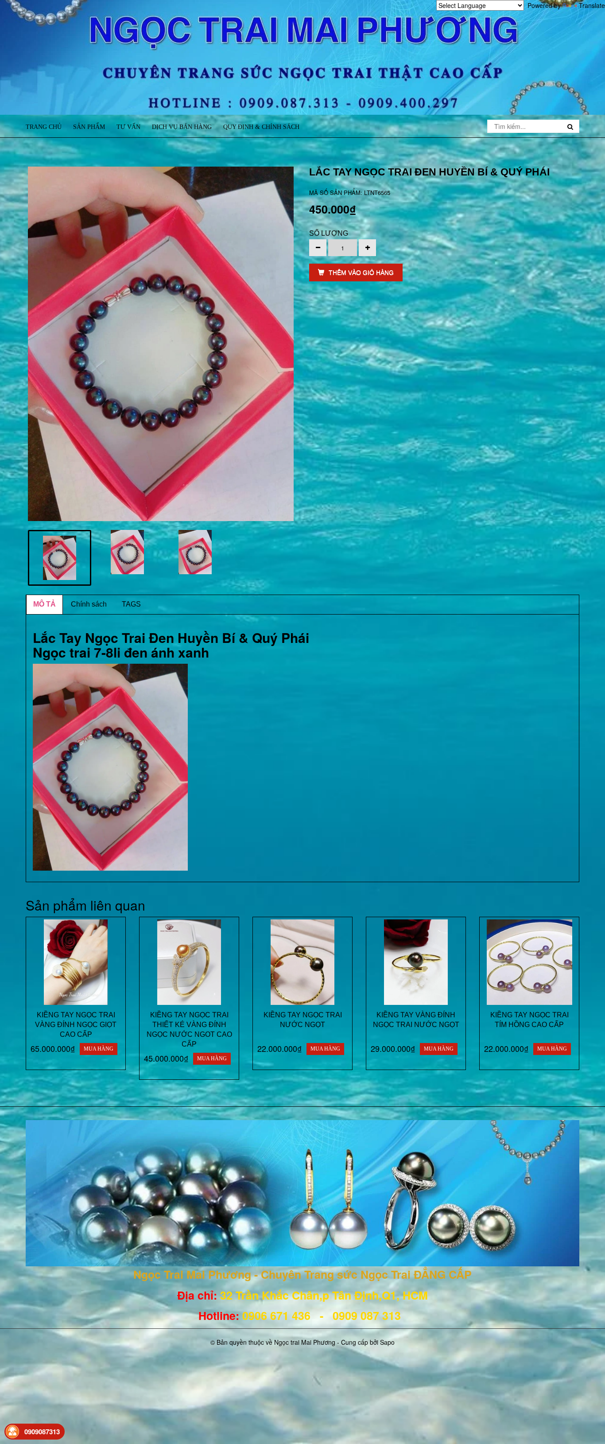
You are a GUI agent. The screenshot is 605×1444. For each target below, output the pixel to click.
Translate (592, 5)
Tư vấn (128, 127)
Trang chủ (44, 127)
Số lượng (328, 233)
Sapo (387, 1342)
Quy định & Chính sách (261, 127)
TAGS (131, 604)
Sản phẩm (89, 127)
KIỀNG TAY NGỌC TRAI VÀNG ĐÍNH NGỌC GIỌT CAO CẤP (75, 1024)
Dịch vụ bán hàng (182, 127)
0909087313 (42, 1431)
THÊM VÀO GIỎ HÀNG (361, 272)
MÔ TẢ (44, 604)
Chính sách (89, 604)
